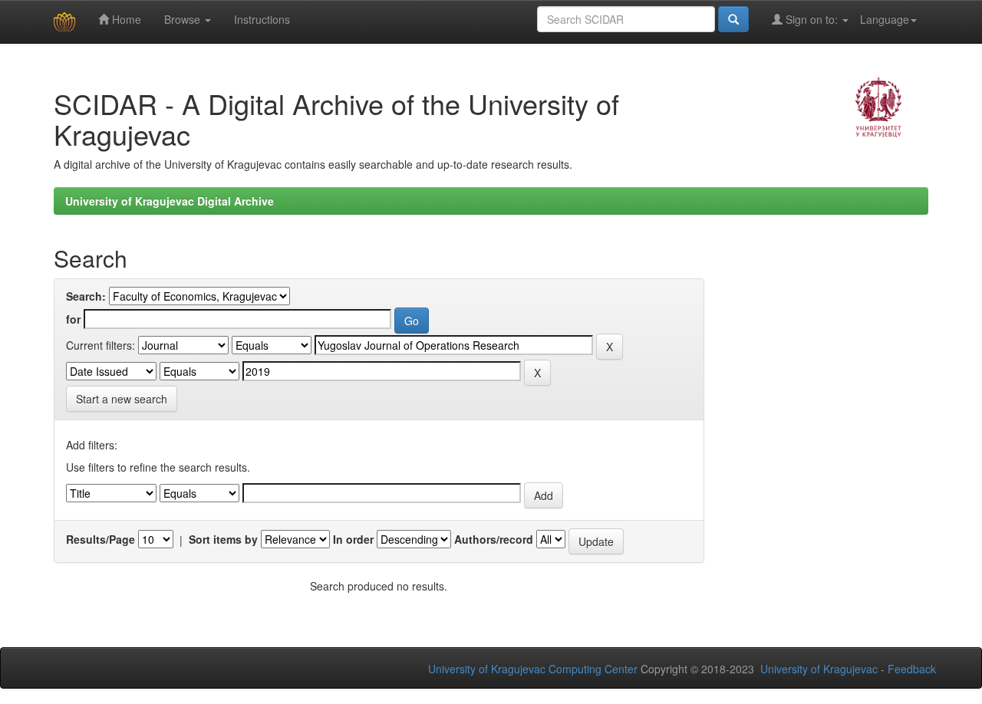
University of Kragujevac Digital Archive (169, 201)
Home (125, 19)
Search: (86, 296)
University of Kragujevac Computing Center (533, 668)
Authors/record (493, 539)
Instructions (262, 19)
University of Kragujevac (819, 668)
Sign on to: (812, 19)
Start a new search (121, 398)
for (73, 319)
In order (353, 539)
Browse (183, 19)
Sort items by (223, 539)
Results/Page (100, 539)
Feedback (912, 668)
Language (884, 19)
